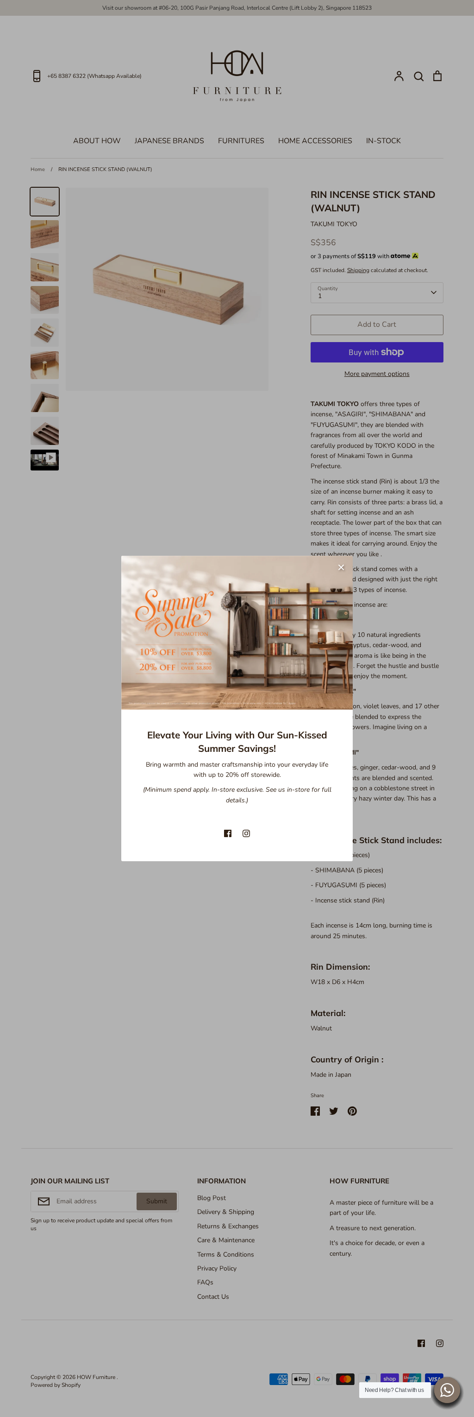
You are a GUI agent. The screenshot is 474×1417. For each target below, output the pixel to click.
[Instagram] (246, 833)
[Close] (341, 567)
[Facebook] (227, 833)
